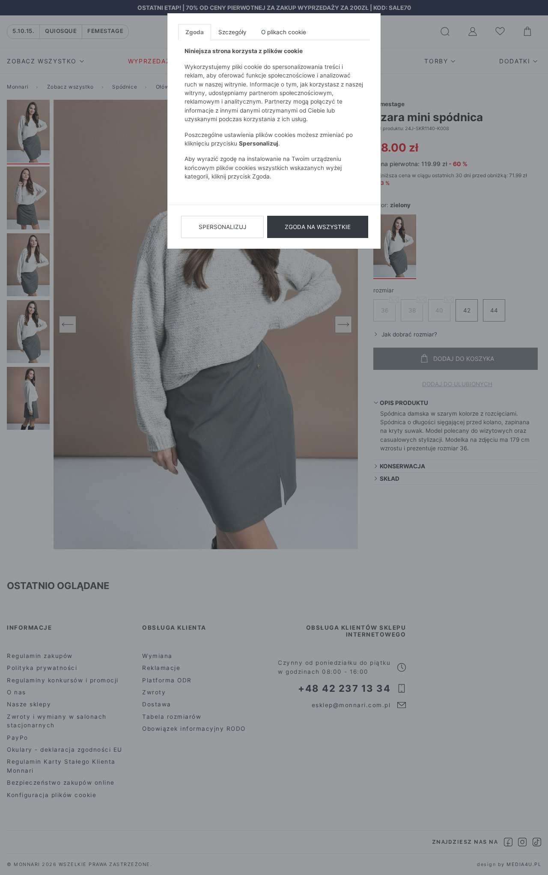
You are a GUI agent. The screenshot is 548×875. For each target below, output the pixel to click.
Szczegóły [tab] (232, 32)
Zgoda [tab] (194, 32)
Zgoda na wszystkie (318, 226)
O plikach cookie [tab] (283, 32)
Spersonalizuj (222, 226)
